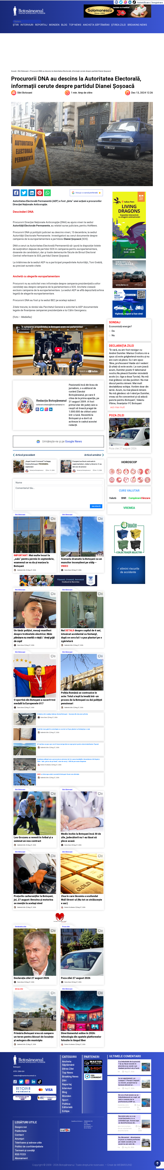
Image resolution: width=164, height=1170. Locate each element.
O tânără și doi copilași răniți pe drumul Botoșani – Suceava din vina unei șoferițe (62, 714)
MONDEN (54, 24)
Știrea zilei (19, 989)
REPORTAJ (41, 24)
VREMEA (129, 507)
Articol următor (92, 455)
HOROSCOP (129, 462)
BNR (123, 498)
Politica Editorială (67, 1105)
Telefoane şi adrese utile (28, 1142)
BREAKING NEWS (137, 24)
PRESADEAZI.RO (88, 1121)
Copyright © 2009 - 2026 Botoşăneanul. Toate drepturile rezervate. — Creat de (82, 1165)
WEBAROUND (124, 1165)
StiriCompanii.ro (88, 1126)
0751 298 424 (18, 1071)
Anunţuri (19, 1138)
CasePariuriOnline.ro (76, 1121)
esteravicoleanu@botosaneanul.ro (50, 405)
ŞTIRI (16, 24)
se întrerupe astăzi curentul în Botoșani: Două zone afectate (58, 774)
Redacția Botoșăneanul (51, 400)
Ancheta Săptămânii (68, 1063)
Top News (67, 1072)
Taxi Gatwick (87, 1124)
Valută (112, 498)
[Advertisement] (82, 50)
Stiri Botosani (23, 71)
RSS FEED (20, 1154)
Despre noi (21, 1127)
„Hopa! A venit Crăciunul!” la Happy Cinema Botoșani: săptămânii (38, 464)
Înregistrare (157, 2)
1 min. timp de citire (81, 92)
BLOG (64, 24)
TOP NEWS (75, 24)
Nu (113, 335)
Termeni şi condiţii (25, 1150)
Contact (19, 1134)
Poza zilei (66, 927)
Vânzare (145, 498)
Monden (66, 1096)
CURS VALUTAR (129, 490)
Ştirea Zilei (68, 1068)
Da (113, 331)
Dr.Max (86, 1123)
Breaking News (70, 1076)
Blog (64, 1092)
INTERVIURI (26, 24)
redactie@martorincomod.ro (24, 1076)
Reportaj (67, 1084)
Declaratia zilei (20, 927)
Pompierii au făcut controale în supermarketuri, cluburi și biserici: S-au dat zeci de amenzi (87, 464)
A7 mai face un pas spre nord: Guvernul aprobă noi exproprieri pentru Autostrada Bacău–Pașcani (68, 744)
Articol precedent (25, 455)
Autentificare (143, 2)
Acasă (13, 71)
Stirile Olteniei (87, 1128)
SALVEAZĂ (96, 506)
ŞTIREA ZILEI (118, 24)
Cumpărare (135, 498)
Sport (65, 1100)
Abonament (21, 1158)
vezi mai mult (117, 407)
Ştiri (64, 1080)
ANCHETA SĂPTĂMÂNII (96, 24)
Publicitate (21, 1131)
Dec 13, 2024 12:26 (142, 92)
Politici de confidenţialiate (29, 1146)
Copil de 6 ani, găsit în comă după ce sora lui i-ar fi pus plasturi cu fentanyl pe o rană (63, 729)
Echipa (65, 1111)
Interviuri (67, 1088)
